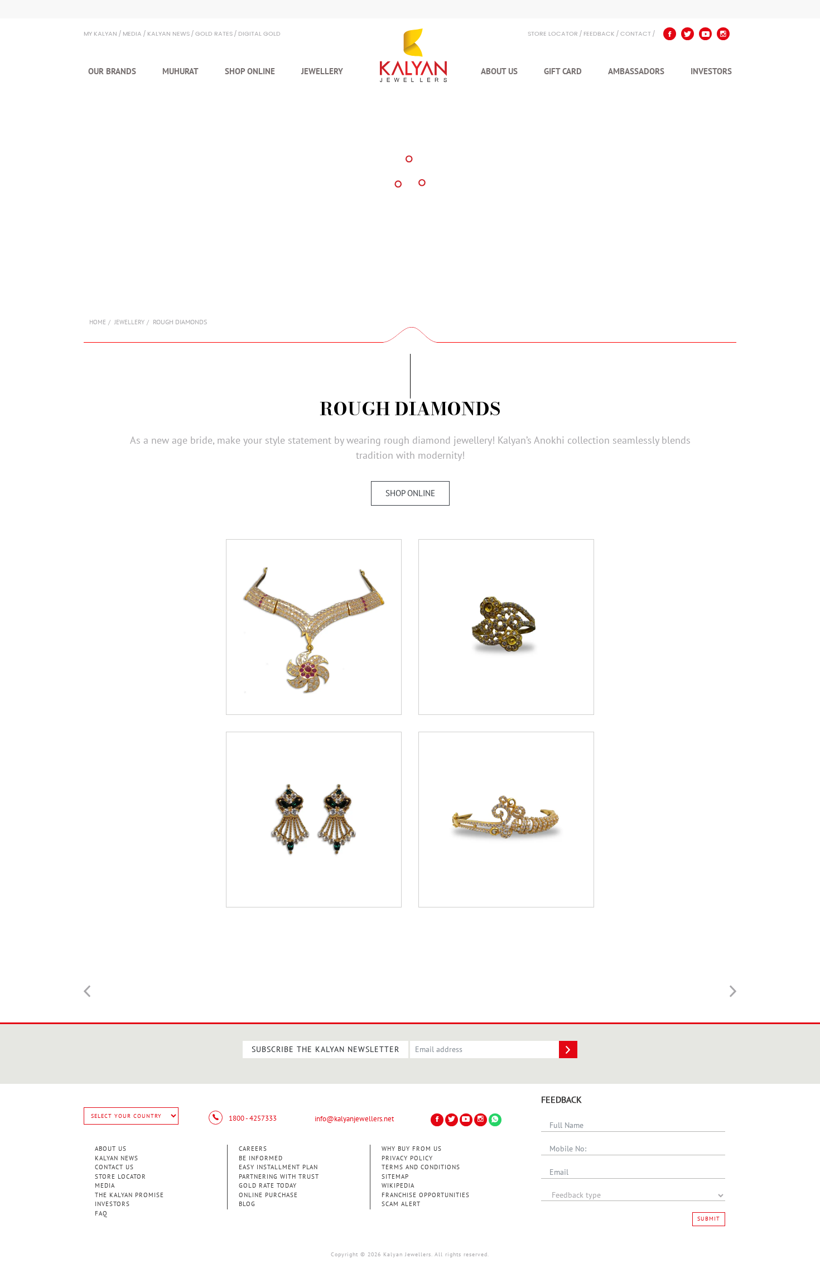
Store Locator (120, 1176)
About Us (499, 71)
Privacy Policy (407, 1158)
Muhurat (180, 71)
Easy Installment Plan (278, 1167)
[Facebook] (669, 33)
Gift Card (563, 71)
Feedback (599, 34)
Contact (635, 34)
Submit (708, 1219)
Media (132, 34)
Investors (711, 71)
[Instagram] (723, 33)
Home (97, 322)
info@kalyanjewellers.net (354, 1119)
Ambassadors (636, 71)
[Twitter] (687, 33)
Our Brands (112, 71)
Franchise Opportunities (426, 1195)
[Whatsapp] (495, 1119)
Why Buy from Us (412, 1148)
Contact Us (114, 1167)
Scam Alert (401, 1204)
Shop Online (250, 71)
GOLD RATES (214, 34)
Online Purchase (268, 1195)
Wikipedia (398, 1185)
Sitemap (395, 1176)
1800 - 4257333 (252, 1118)
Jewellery (322, 71)
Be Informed (261, 1158)
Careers (253, 1148)
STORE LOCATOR (553, 34)
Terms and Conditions (421, 1167)
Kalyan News (168, 34)
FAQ (101, 1213)
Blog (247, 1204)
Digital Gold (259, 34)
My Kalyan (100, 34)
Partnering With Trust (279, 1176)
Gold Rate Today (268, 1185)
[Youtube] (705, 33)
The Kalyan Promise (129, 1195)
